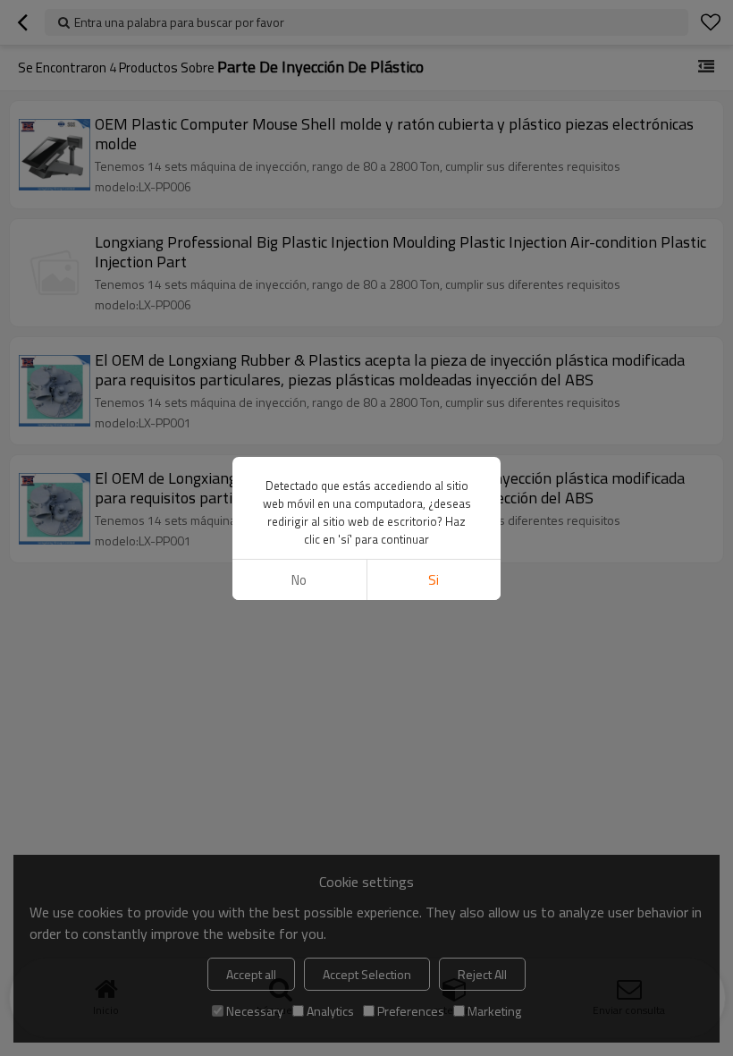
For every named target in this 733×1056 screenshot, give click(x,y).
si (433, 580)
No (299, 580)
